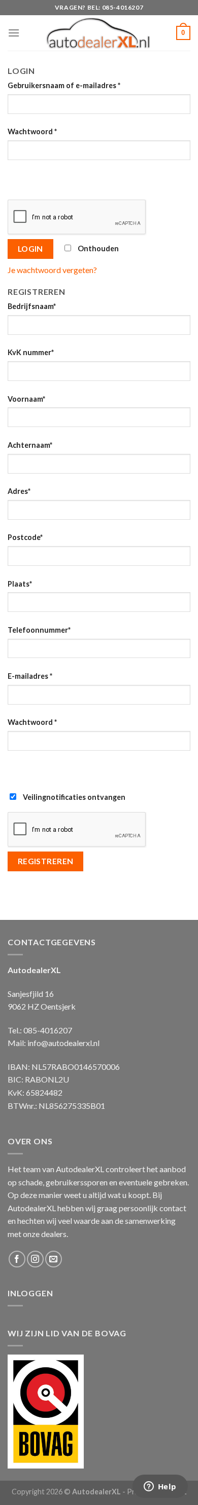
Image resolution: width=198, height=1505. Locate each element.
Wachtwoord (32, 131)
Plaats (20, 584)
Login (30, 248)
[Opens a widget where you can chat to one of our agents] (160, 1487)
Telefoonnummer (39, 630)
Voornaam (26, 399)
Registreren (46, 861)
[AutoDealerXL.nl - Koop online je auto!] (98, 33)
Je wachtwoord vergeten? (52, 270)
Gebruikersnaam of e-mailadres (64, 85)
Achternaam (30, 445)
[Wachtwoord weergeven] (17, 178)
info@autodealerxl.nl (63, 1043)
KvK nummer (31, 352)
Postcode (25, 537)
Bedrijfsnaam (32, 306)
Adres (19, 491)
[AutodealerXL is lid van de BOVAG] (46, 1410)
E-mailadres (30, 676)
